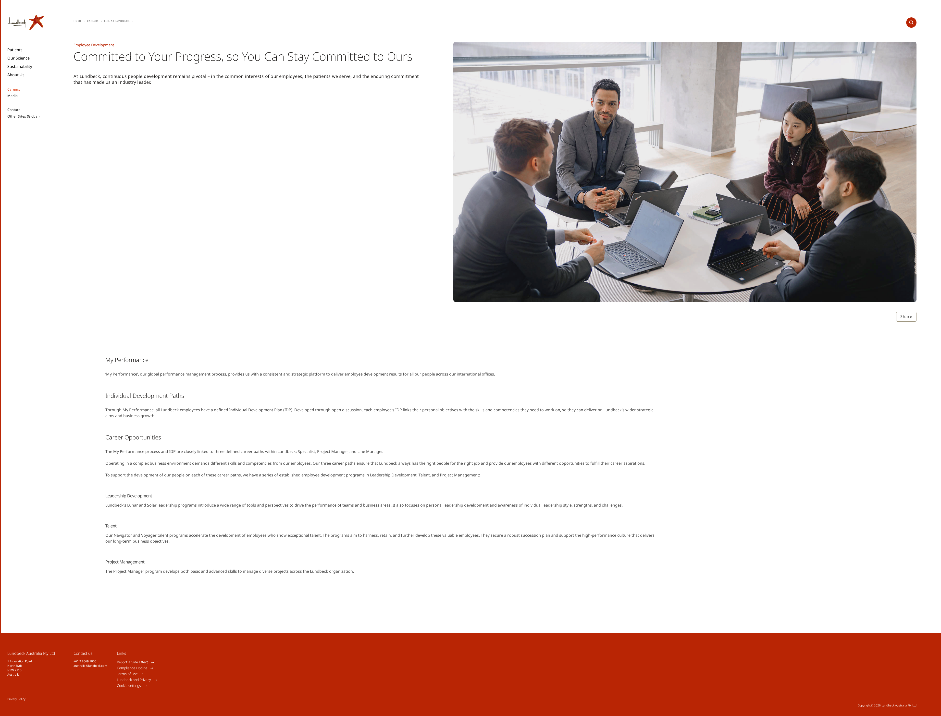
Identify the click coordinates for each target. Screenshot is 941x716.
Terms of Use (127, 674)
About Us (16, 74)
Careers (13, 89)
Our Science (18, 58)
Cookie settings (129, 685)
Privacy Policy (16, 699)
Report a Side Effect (132, 662)
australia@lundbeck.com (90, 666)
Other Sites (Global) (23, 116)
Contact (13, 110)
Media (12, 96)
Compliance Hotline (132, 668)
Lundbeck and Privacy (134, 679)
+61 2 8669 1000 (85, 661)
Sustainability (19, 66)
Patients (15, 49)
